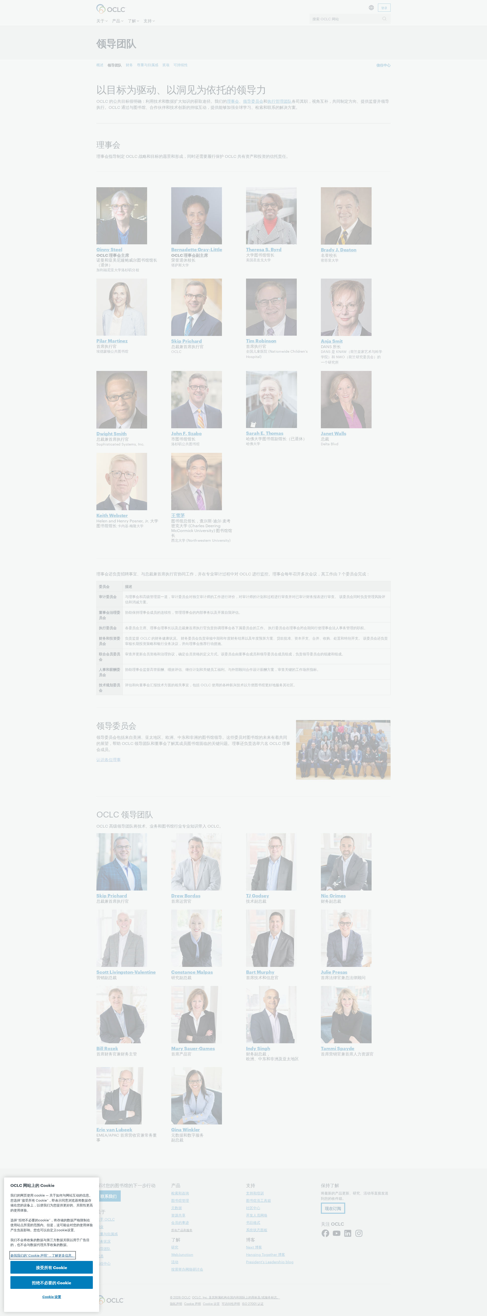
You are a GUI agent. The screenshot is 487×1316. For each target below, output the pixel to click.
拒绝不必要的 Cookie (51, 1282)
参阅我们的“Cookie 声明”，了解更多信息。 (42, 1255)
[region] (51, 1244)
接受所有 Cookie (51, 1267)
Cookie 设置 (51, 1296)
